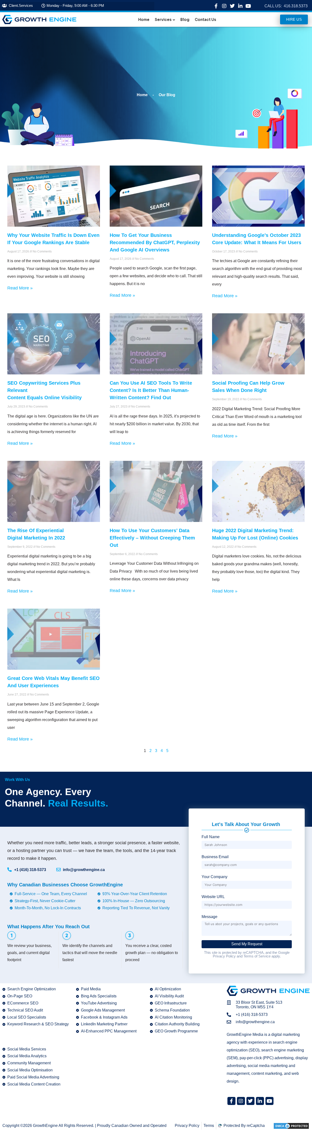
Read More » (20, 288)
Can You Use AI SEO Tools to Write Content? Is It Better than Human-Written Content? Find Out (151, 390)
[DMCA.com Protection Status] (291, 1125)
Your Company (214, 877)
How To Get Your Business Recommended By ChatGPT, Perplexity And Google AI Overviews (155, 242)
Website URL (213, 897)
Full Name (211, 837)
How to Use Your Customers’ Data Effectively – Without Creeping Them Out (152, 538)
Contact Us (205, 20)
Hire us (294, 19)
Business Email (215, 857)
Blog (184, 20)
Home (143, 20)
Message (209, 917)
